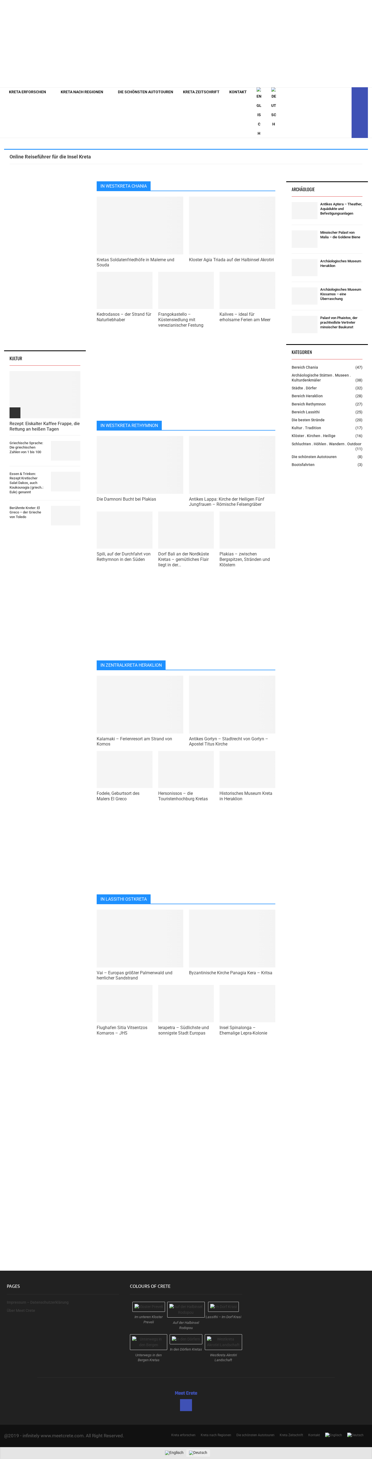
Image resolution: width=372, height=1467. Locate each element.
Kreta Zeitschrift (201, 92)
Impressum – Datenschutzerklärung (38, 1302)
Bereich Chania (305, 367)
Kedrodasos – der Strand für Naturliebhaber (124, 317)
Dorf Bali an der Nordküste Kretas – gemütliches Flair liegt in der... (183, 559)
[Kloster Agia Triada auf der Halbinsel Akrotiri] (232, 225)
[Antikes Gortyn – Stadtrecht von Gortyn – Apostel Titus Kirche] (232, 704)
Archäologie (303, 189)
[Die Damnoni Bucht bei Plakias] (140, 465)
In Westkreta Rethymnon (129, 425)
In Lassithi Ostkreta (123, 899)
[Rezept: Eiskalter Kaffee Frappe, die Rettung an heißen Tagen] (45, 394)
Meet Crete (186, 1393)
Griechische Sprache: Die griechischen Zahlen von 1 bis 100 (26, 447)
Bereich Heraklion (307, 396)
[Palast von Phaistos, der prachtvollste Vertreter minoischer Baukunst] (305, 324)
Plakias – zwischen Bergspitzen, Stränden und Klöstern (244, 559)
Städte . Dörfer (304, 388)
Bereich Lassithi (306, 412)
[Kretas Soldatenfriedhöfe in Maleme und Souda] (140, 225)
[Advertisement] (269, 43)
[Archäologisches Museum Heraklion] (305, 267)
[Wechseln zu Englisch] (259, 112)
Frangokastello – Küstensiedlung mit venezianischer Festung (180, 320)
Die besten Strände (308, 420)
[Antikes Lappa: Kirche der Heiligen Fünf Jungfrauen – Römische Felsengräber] (232, 465)
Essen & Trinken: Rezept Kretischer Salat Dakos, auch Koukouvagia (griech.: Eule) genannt (26, 483)
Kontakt (238, 92)
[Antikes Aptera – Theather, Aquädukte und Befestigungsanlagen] (305, 210)
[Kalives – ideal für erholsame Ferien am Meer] (247, 290)
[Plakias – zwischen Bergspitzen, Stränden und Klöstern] (247, 530)
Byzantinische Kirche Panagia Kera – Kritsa (230, 972)
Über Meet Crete (21, 1310)
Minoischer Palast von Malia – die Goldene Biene (340, 234)
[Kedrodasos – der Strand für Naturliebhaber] (125, 290)
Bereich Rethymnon (309, 404)
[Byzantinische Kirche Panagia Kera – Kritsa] (232, 938)
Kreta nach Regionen (82, 92)
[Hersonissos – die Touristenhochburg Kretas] (186, 769)
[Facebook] (346, 113)
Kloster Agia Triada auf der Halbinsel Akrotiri (231, 259)
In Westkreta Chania (123, 186)
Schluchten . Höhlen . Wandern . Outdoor (326, 444)
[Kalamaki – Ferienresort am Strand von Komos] (140, 704)
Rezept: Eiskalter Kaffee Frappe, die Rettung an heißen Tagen (45, 426)
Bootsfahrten (303, 464)
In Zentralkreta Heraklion (131, 665)
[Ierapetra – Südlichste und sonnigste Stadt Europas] (186, 1003)
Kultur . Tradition (306, 428)
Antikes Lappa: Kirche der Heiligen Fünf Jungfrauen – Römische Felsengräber (226, 502)
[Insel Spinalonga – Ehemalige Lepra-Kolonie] (247, 1003)
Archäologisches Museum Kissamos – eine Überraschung (340, 294)
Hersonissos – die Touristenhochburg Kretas (183, 796)
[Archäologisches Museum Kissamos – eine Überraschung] (305, 296)
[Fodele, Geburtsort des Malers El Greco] (125, 769)
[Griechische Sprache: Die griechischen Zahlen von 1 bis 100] (65, 451)
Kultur (16, 358)
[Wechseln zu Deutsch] (198, 1453)
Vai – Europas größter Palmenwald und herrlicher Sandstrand (134, 975)
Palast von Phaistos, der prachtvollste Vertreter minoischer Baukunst (339, 322)
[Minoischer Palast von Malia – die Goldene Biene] (305, 239)
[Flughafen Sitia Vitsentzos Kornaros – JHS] (125, 1003)
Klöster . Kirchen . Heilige (314, 436)
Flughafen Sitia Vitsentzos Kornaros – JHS (122, 1030)
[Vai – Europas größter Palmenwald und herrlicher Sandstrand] (140, 938)
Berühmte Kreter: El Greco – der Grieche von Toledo (25, 512)
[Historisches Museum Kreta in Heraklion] (247, 769)
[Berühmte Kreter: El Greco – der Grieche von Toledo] (65, 515)
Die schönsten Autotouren (145, 92)
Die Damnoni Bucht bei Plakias (126, 499)
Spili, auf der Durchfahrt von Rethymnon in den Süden (124, 556)
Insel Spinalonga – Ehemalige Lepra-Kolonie (243, 1030)
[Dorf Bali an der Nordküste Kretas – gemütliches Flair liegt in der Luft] (186, 530)
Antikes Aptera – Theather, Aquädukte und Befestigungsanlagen (341, 208)
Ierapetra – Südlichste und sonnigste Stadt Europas (183, 1030)
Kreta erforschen (27, 92)
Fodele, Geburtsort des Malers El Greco (118, 796)
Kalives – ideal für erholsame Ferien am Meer (244, 317)
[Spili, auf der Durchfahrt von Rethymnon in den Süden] (125, 530)
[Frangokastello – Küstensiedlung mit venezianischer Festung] (186, 290)
